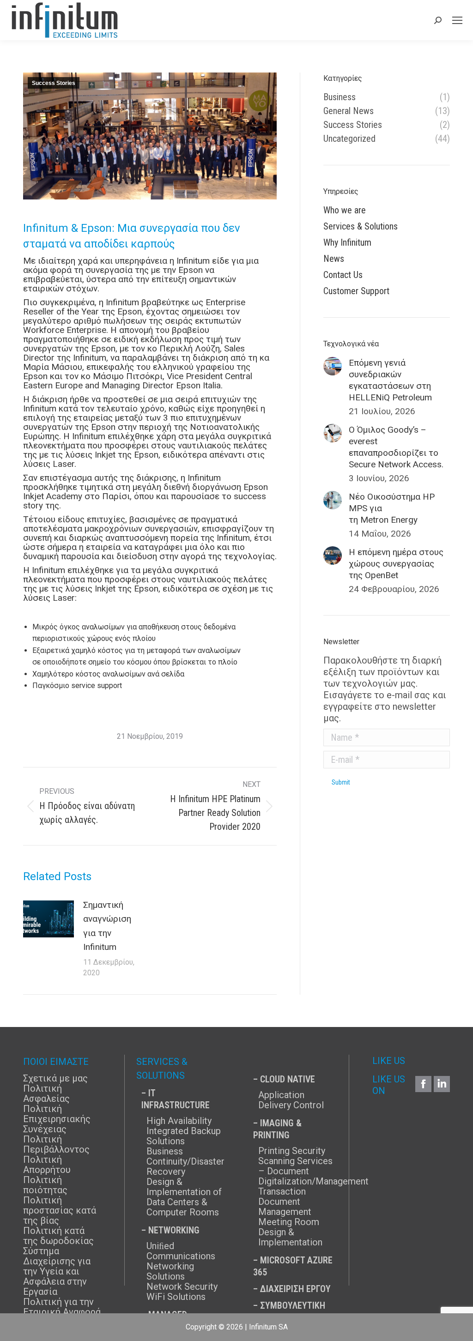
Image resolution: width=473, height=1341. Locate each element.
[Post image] (48, 918)
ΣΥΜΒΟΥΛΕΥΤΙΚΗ (292, 1305)
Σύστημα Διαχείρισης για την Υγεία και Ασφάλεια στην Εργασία (57, 1271)
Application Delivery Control (291, 1100)
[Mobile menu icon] (457, 20)
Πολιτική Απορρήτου (47, 1164)
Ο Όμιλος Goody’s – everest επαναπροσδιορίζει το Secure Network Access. (396, 447)
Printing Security (291, 1150)
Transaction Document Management (284, 1201)
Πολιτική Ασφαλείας (46, 1093)
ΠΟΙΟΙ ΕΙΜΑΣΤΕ (56, 1061)
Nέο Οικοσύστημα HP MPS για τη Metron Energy (392, 508)
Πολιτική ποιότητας (45, 1185)
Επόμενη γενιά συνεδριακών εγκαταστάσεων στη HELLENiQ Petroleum (390, 380)
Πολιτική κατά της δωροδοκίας (58, 1235)
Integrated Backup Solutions (183, 1136)
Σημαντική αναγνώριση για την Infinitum (107, 926)
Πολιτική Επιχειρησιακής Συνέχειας (57, 1119)
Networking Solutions (170, 1271)
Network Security (182, 1286)
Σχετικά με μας (55, 1078)
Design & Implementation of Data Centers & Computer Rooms (184, 1197)
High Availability (179, 1120)
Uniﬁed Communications (180, 1251)
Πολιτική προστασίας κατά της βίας (59, 1210)
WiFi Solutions (176, 1296)
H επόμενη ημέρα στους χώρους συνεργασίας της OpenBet (396, 563)
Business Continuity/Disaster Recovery (185, 1161)
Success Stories (53, 83)
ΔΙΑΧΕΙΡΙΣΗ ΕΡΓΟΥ (295, 1288)
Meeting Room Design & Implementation (290, 1232)
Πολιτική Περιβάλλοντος (56, 1144)
